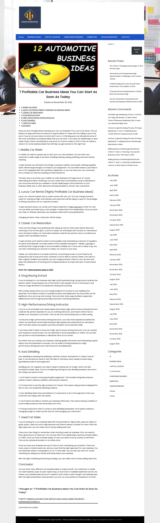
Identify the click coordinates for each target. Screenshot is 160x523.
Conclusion (26, 125)
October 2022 (115, 339)
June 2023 (114, 319)
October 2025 (115, 220)
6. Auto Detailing (28, 120)
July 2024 (113, 284)
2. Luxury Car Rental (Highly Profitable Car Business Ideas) (45, 110)
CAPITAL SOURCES (52, 37)
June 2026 (114, 185)
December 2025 (116, 210)
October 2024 (115, 274)
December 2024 (116, 264)
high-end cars (76, 207)
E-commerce (115, 371)
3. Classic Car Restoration (32, 112)
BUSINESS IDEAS (34, 37)
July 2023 (113, 314)
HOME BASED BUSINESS (73, 37)
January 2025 (115, 259)
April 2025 (113, 250)
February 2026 (115, 200)
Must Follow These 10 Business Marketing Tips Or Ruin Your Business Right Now (124, 120)
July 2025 (113, 235)
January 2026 (115, 205)
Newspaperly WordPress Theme (110, 520)
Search (111, 44)
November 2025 (116, 215)
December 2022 (116, 329)
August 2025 (115, 230)
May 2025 (113, 245)
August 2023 (115, 309)
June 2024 (114, 289)
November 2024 (116, 269)
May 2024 (113, 294)
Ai (110, 356)
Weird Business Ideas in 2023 (40, 270)
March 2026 (114, 195)
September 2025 (116, 225)
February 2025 (115, 254)
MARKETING (92, 37)
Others (112, 391)
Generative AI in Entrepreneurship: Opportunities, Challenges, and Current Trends (125, 76)
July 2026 (113, 180)
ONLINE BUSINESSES (109, 37)
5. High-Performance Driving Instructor (38, 118)
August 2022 (114, 344)
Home (21, 37)
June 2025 (114, 240)
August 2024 (115, 279)
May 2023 (113, 324)
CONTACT (125, 37)
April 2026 (113, 190)
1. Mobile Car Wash (29, 107)
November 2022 (116, 334)
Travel (112, 396)
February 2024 (115, 299)
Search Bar (137, 50)
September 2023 (116, 304)
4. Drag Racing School (30, 115)
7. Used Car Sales (28, 123)
